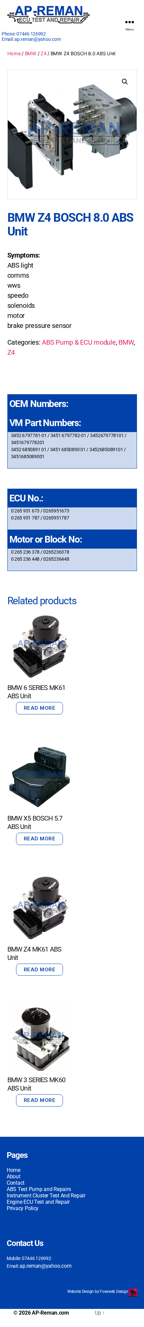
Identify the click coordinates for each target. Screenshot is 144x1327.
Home (14, 53)
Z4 (43, 53)
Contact (15, 1183)
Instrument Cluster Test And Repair (46, 1195)
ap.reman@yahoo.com (37, 39)
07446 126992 (31, 34)
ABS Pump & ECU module (79, 342)
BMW (31, 53)
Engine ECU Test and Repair (38, 1202)
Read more (40, 708)
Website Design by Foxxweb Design (98, 1291)
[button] (125, 82)
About (13, 1176)
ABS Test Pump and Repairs (39, 1189)
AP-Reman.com (50, 1313)
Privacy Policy (23, 1208)
